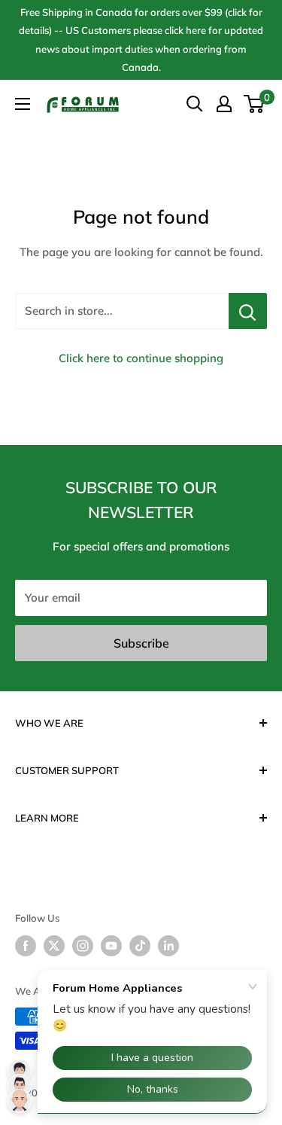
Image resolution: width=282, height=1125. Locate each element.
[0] (254, 104)
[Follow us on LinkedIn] (168, 945)
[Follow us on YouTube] (111, 945)
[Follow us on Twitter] (54, 945)
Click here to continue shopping (141, 358)
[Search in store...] (248, 311)
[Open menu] (22, 104)
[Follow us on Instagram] (82, 945)
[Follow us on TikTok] (139, 945)
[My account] (224, 104)
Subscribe (141, 643)
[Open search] (194, 104)
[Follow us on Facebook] (25, 945)
